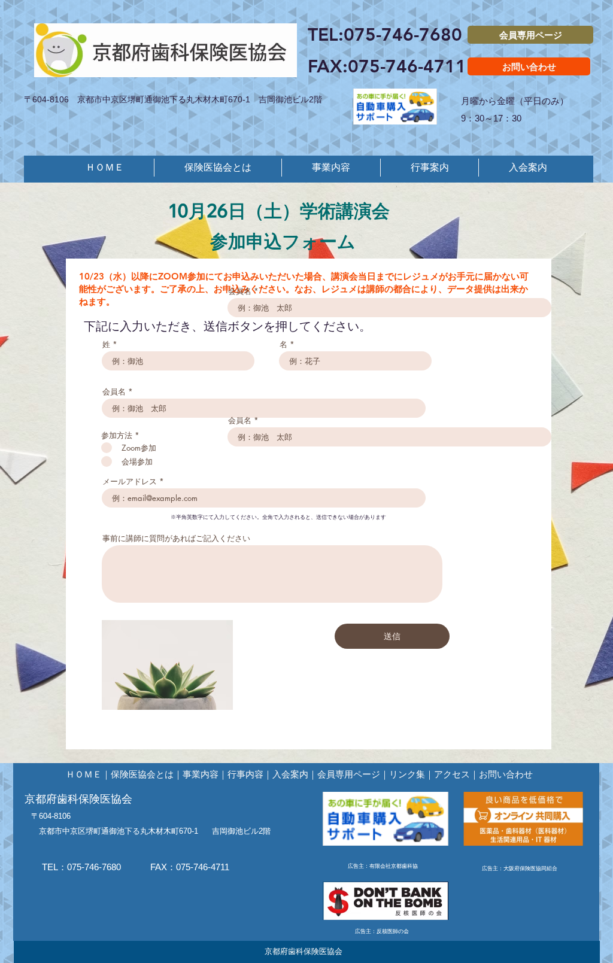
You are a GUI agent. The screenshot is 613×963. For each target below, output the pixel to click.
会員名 (239, 291)
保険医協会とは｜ (147, 774)
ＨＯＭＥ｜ (88, 774)
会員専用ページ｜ (353, 774)
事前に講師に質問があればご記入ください (176, 538)
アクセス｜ (456, 774)
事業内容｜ (205, 774)
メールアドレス (129, 481)
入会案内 (290, 774)
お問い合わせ (506, 774)
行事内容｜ (249, 774)
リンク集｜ (411, 774)
